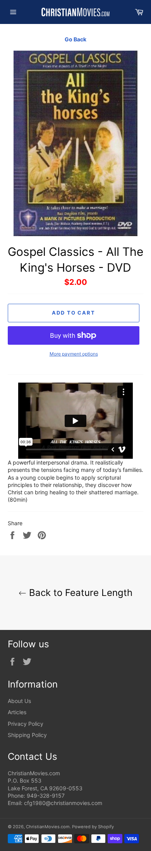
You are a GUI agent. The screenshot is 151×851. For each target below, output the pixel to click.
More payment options (74, 354)
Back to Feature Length (79, 592)
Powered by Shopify (93, 826)
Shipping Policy (27, 735)
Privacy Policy (25, 723)
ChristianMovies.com (48, 826)
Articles (17, 712)
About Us (19, 701)
